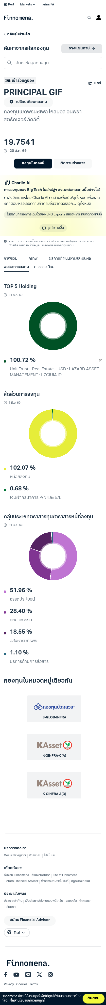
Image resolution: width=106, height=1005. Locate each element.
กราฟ (33, 259)
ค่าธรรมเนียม (44, 267)
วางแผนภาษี (79, 48)
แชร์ (97, 83)
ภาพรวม (10, 259)
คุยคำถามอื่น (55, 228)
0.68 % (19, 489)
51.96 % (21, 591)
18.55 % (21, 632)
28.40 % (21, 611)
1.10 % (19, 653)
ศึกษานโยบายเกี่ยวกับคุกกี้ (27, 1000)
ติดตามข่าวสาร (72, 163)
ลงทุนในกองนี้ (33, 163)
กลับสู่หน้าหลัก (18, 34)
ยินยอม (94, 998)
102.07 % (22, 468)
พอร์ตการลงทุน (16, 267)
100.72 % (22, 360)
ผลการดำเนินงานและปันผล (70, 259)
